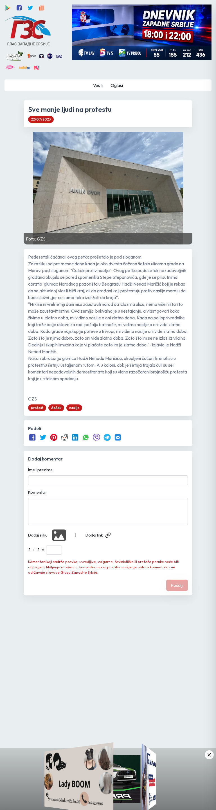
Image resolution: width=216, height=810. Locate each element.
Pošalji (177, 585)
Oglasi (117, 85)
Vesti (98, 85)
